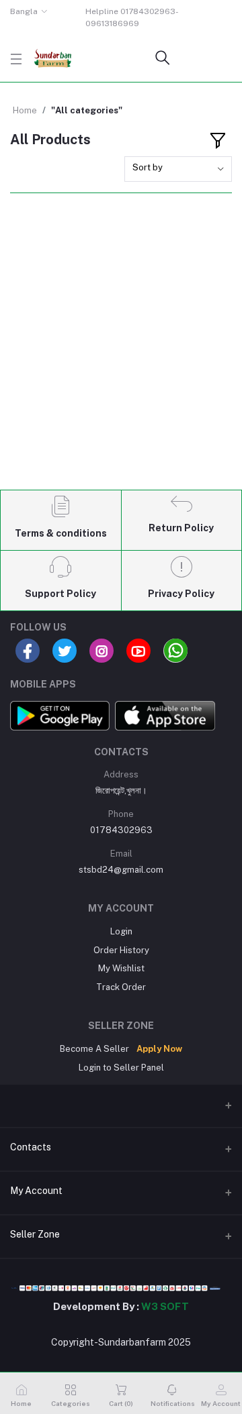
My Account (36, 1190)
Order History (121, 950)
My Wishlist (121, 968)
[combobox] (178, 169)
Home (25, 110)
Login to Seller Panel (121, 1068)
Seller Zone (35, 1234)
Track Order (121, 987)
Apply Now (159, 1049)
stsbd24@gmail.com (121, 870)
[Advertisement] (121, 353)
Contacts (30, 1147)
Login (121, 931)
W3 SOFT (165, 1306)
